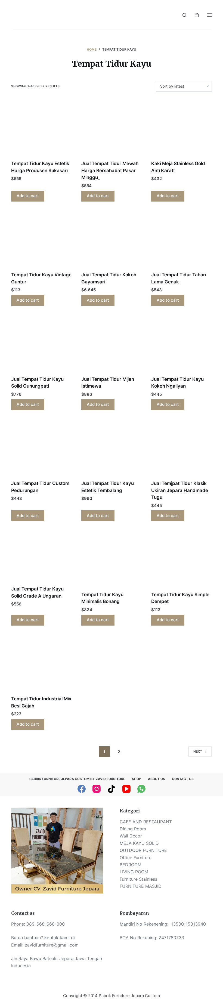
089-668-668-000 (45, 924)
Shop (136, 779)
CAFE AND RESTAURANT (146, 821)
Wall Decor (131, 836)
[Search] (184, 15)
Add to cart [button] (28, 195)
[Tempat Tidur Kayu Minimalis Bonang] (111, 559)
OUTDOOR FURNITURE (143, 850)
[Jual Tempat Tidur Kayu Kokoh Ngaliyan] (181, 344)
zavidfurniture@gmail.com (52, 945)
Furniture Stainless (138, 879)
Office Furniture (135, 857)
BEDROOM (130, 864)
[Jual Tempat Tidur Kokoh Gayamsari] (111, 240)
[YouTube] (126, 789)
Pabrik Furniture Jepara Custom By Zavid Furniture (77, 779)
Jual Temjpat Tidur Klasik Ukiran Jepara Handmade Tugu (179, 490)
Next (197, 751)
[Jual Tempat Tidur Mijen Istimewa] (111, 344)
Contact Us (183, 779)
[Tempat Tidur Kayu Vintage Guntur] (41, 240)
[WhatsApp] (141, 789)
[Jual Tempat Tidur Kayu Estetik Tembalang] (111, 448)
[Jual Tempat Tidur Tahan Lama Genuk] (181, 240)
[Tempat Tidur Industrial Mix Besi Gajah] (41, 664)
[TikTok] (111, 789)
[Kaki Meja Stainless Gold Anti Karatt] (181, 128)
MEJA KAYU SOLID (139, 843)
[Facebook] (82, 789)
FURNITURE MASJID (141, 886)
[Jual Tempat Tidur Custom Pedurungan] (41, 448)
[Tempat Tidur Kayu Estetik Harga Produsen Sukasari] (41, 128)
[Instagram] (96, 789)
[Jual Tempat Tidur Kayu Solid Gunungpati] (41, 344)
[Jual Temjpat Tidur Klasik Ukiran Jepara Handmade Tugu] (181, 448)
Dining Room (133, 828)
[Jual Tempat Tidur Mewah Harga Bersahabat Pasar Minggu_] (111, 128)
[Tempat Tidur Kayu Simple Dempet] (181, 559)
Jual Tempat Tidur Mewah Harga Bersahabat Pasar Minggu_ (109, 170)
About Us (156, 779)
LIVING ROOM (134, 871)
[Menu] (209, 15)
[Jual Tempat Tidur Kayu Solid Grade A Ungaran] (41, 556)
